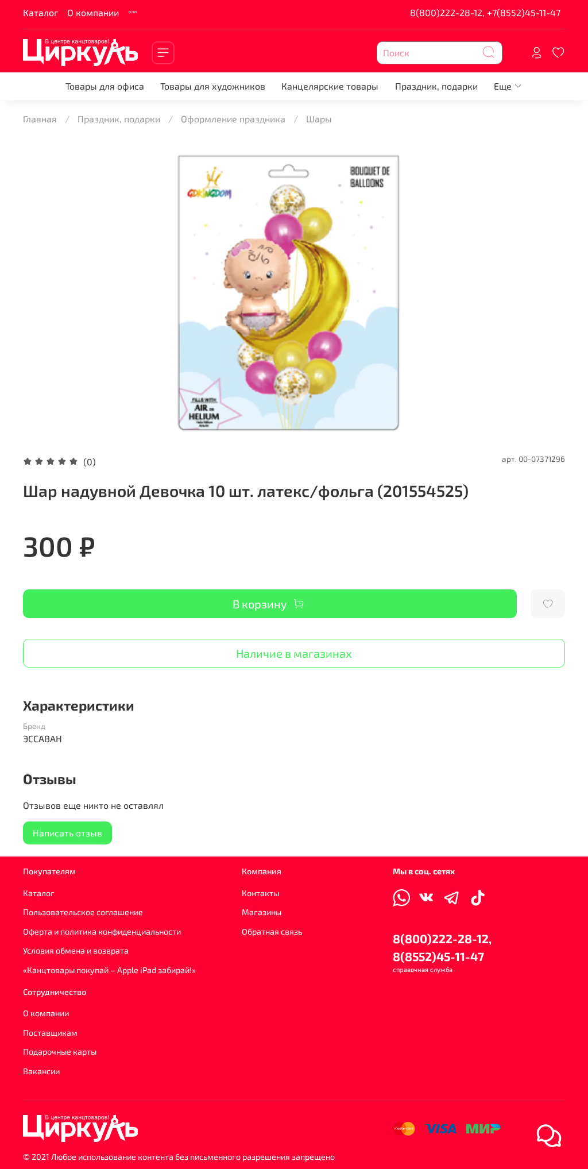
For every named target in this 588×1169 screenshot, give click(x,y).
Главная (40, 118)
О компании (93, 12)
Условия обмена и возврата (76, 950)
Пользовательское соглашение (83, 912)
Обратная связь (272, 931)
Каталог (40, 12)
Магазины (261, 912)
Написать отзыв (67, 832)
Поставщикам (50, 1032)
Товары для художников (212, 85)
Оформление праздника (233, 118)
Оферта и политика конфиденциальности (102, 931)
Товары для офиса (104, 85)
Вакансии (41, 1071)
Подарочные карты (59, 1051)
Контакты (260, 893)
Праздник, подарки (436, 85)
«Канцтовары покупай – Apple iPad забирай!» (109, 970)
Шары (319, 118)
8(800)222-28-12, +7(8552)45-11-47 (485, 12)
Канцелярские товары (329, 85)
